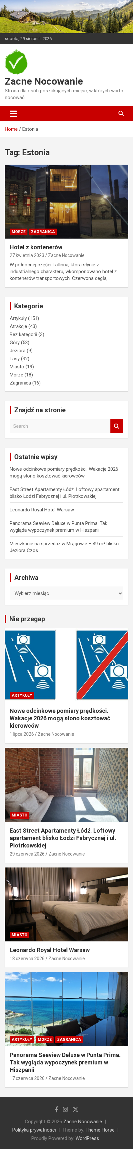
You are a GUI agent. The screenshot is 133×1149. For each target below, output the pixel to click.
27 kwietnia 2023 (27, 255)
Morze (19, 232)
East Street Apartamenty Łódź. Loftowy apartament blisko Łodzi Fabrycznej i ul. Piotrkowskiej (63, 838)
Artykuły (18, 318)
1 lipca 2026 (22, 734)
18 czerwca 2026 (27, 958)
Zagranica (43, 232)
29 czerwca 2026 (27, 854)
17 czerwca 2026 (27, 1078)
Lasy (15, 359)
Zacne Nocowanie (44, 81)
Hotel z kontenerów (36, 247)
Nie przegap (27, 619)
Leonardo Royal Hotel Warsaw (42, 510)
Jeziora (18, 351)
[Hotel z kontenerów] (66, 201)
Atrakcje (18, 326)
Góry (15, 342)
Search (116, 426)
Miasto (17, 367)
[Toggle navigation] (13, 113)
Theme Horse (100, 1130)
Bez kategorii (23, 334)
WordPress (87, 1138)
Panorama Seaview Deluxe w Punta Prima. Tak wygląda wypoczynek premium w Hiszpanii (65, 1062)
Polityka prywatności (34, 1130)
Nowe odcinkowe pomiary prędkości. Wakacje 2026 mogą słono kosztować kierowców (60, 718)
